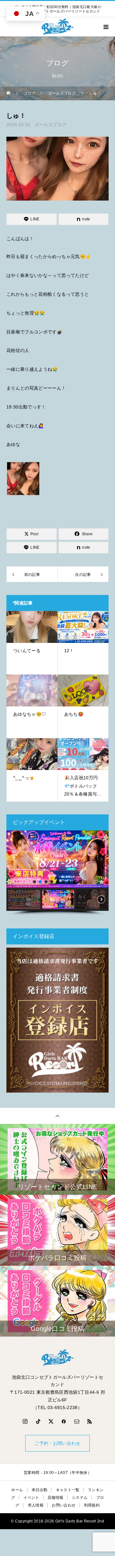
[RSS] (90, 1421)
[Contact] (77, 1421)
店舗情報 (55, 1497)
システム (80, 1497)
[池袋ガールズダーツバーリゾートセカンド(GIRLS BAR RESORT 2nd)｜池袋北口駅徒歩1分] (57, 1357)
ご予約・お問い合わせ (57, 1443)
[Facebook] (64, 1421)
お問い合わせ (63, 1505)
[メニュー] (105, 26)
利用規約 (92, 1505)
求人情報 (35, 1505)
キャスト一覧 (68, 1490)
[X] (51, 1421)
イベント (31, 1497)
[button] (13, 859)
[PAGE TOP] (57, 1116)
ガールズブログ (50, 124)
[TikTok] (38, 1421)
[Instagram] (25, 1421)
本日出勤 (39, 1490)
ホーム (17, 1490)
